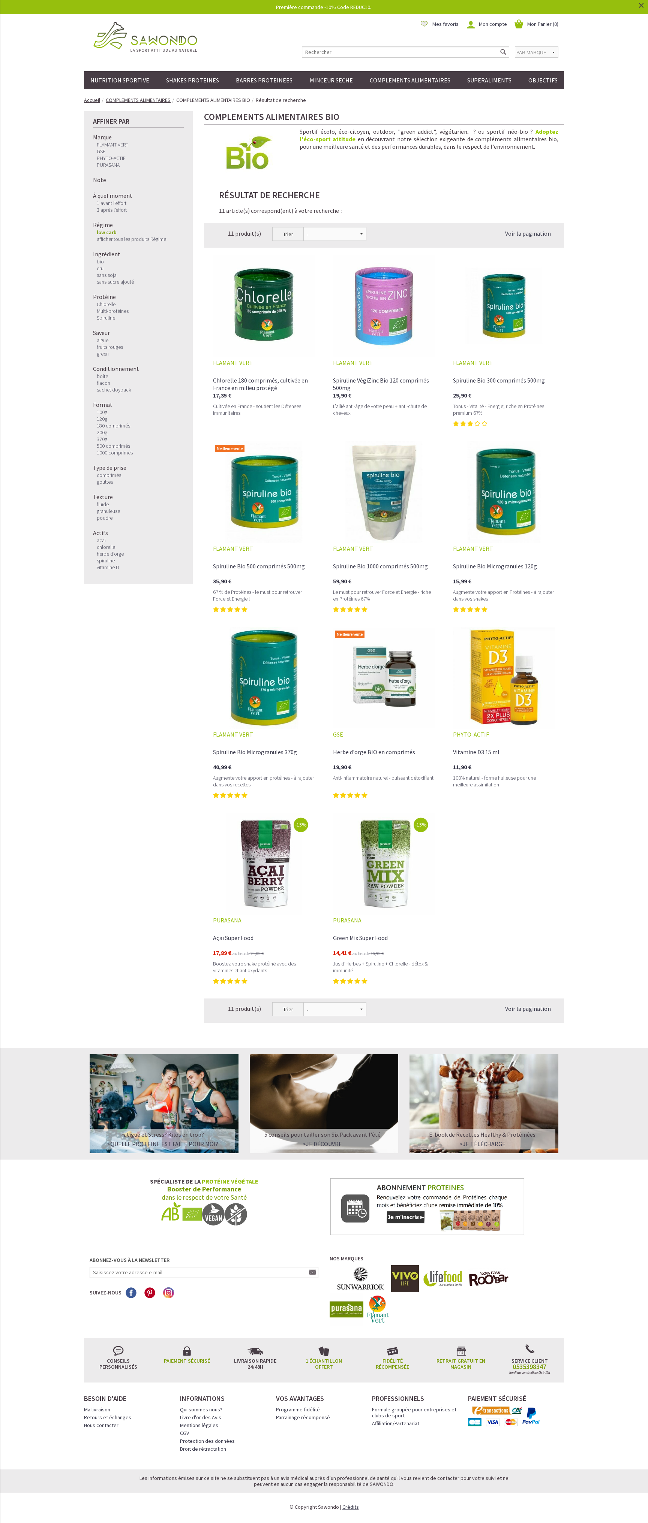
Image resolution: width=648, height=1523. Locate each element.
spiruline (106, 560)
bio (100, 261)
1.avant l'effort (111, 203)
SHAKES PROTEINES (192, 80)
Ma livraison (97, 1409)
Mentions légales (199, 1425)
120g (102, 418)
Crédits (350, 1507)
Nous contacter (101, 1425)
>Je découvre (322, 1144)
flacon (103, 383)
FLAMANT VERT (112, 144)
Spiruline (106, 317)
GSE (101, 151)
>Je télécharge (482, 1144)
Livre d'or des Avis (200, 1417)
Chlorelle (106, 304)
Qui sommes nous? (201, 1409)
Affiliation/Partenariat (395, 1423)
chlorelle (106, 547)
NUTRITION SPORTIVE (119, 80)
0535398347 (529, 1367)
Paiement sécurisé (187, 1361)
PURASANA (108, 164)
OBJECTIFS (543, 80)
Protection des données (207, 1441)
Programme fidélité (298, 1409)
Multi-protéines (113, 311)
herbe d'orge (110, 553)
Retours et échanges (107, 1417)
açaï (101, 540)
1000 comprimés (115, 452)
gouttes (105, 481)
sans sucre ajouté (115, 281)
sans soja (107, 275)
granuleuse (108, 511)
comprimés (109, 475)
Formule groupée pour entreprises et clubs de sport (414, 1412)
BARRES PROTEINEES (264, 80)
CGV (184, 1433)
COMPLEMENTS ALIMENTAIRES (410, 80)
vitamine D (108, 567)
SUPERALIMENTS (489, 80)
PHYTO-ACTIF (111, 158)
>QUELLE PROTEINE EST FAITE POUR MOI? (162, 1144)
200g (102, 432)
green (103, 353)
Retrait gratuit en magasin (460, 1364)
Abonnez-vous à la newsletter (130, 1260)
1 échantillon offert (324, 1364)
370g (102, 439)
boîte (102, 376)
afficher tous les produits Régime (131, 239)
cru (100, 268)
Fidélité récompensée (392, 1364)
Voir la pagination (528, 233)
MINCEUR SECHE (331, 80)
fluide (103, 504)
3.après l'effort (112, 209)
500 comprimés (113, 445)
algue (102, 340)
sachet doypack (114, 389)
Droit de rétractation (203, 1448)
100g (102, 412)
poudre (104, 517)
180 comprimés (113, 425)
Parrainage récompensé (303, 1417)
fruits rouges (110, 347)
